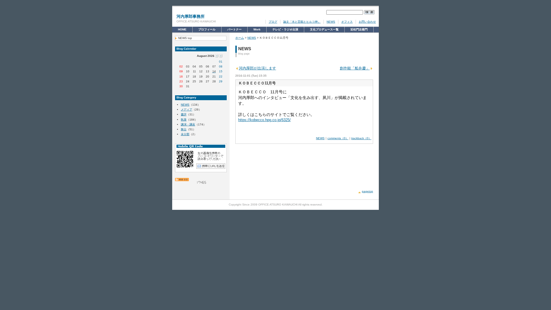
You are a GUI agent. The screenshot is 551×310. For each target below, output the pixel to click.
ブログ (273, 21)
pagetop (367, 191)
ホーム (239, 37)
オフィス (347, 21)
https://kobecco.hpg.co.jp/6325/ (264, 120)
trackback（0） (361, 138)
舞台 (184, 129)
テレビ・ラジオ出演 (285, 30)
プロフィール (207, 30)
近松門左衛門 (359, 30)
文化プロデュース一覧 (324, 30)
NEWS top (185, 38)
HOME (182, 29)
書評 (184, 114)
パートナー (234, 30)
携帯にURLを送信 (210, 165)
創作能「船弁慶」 (355, 68)
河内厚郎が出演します (257, 68)
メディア (186, 109)
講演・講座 (188, 124)
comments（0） (337, 138)
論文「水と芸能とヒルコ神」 (302, 21)
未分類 (185, 134)
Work (257, 30)
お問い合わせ (367, 21)
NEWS (331, 21)
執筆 (184, 119)
